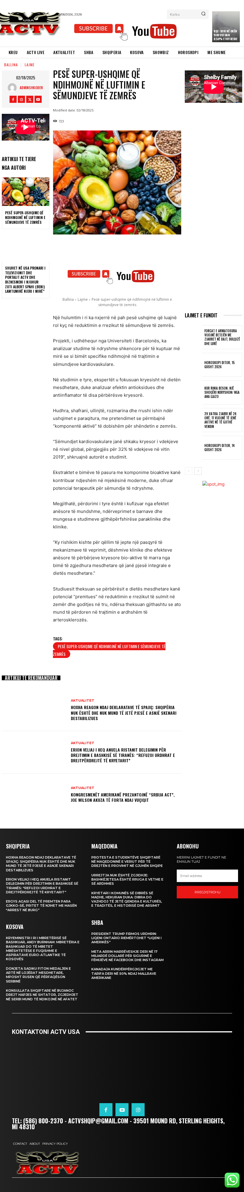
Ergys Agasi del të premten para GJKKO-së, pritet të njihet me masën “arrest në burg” (41, 905)
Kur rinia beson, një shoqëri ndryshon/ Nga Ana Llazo (222, 392)
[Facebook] (13, 99)
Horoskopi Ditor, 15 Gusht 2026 (219, 364)
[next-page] (198, 471)
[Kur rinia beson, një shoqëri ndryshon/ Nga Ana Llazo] (193, 392)
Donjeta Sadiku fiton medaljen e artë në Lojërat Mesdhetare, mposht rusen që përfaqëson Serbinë (38, 974)
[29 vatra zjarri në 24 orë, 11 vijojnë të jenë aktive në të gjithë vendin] (193, 420)
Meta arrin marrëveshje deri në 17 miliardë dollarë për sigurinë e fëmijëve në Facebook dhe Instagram (127, 955)
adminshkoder (31, 87)
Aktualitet (82, 700)
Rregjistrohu (207, 892)
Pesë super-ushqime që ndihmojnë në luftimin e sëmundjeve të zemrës (25, 217)
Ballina (11, 64)
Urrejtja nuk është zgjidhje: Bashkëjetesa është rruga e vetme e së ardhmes (127, 879)
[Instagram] (21, 99)
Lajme (30, 64)
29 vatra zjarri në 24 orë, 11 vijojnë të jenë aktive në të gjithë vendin (220, 420)
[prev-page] (188, 471)
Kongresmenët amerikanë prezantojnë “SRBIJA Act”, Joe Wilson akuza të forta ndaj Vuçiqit (123, 797)
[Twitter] (29, 99)
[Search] (203, 14)
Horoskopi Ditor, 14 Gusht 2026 (219, 447)
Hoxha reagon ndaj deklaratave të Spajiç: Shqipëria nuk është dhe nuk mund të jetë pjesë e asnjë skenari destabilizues (123, 712)
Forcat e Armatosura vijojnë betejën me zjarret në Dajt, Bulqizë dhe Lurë (222, 337)
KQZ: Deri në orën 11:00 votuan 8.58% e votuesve (225, 35)
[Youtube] (38, 99)
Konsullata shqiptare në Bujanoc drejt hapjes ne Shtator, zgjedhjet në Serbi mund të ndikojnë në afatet (42, 994)
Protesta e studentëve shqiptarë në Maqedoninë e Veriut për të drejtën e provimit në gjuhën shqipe (127, 861)
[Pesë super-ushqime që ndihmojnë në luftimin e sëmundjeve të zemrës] (25, 191)
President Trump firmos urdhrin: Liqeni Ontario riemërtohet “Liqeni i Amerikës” (126, 938)
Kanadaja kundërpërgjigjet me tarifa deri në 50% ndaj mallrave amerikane (123, 973)
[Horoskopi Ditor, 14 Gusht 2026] (193, 448)
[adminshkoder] (14, 87)
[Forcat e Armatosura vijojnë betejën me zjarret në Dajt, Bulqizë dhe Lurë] (193, 337)
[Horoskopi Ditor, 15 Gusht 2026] (193, 365)
